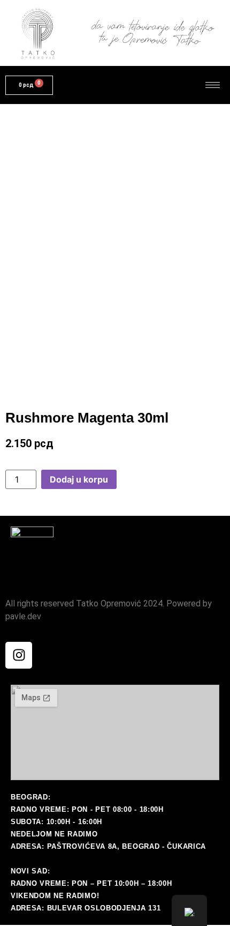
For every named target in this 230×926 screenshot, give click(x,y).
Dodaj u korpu (79, 479)
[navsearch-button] (168, 85)
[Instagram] (18, 655)
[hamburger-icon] (213, 85)
